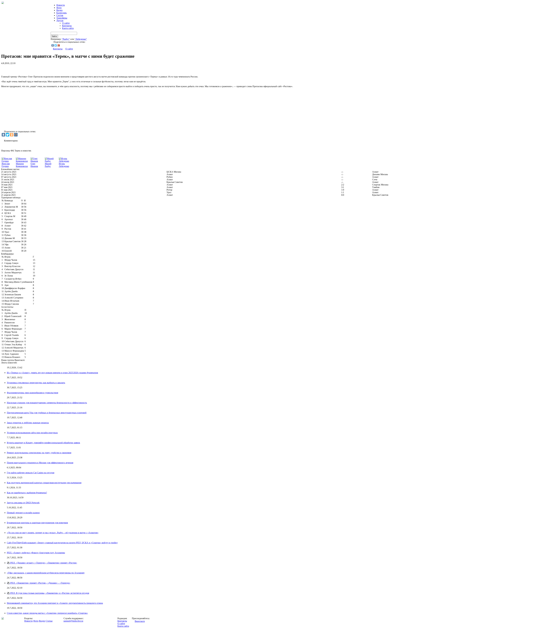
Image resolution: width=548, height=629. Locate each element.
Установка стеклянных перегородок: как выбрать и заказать (36, 382)
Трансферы (61, 18)
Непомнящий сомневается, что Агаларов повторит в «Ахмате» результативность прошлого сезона (55, 603)
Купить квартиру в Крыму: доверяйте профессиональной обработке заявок (43, 442)
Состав (59, 15)
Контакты (67, 25)
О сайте (66, 23)
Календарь (61, 13)
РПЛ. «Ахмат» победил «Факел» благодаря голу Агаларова (36, 552)
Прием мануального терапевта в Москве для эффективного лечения (40, 462)
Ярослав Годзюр (6, 164)
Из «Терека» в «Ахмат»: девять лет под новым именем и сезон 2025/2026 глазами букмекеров (52, 372)
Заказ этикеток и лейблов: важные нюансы (28, 422)
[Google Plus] (58, 45)
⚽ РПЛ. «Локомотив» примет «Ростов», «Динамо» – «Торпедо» (38, 583)
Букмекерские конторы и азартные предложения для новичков (37, 522)
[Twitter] (55, 45)
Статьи (49, 621)
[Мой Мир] (16, 134)
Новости (28, 621)
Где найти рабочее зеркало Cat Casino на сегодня (30, 472)
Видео (59, 10)
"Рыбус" (66, 39)
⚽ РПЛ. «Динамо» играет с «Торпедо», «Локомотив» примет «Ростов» (42, 563)
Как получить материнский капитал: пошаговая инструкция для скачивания (44, 482)
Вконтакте (140, 621)
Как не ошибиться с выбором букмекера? (27, 492)
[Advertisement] (34, 69)
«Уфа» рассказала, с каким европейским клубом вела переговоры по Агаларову (46, 573)
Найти (54, 36)
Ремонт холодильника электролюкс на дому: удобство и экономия (39, 452)
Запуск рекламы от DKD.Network (23, 502)
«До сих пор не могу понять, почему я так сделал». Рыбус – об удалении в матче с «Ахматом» (52, 532)
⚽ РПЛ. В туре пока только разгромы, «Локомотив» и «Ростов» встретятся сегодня (48, 593)
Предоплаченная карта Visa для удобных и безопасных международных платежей (46, 412)
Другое (59, 20)
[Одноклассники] (11, 134)
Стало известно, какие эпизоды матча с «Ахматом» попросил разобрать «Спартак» (47, 613)
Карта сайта (68, 28)
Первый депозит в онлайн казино (23, 512)
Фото (59, 7)
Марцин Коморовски (22, 164)
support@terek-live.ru (73, 621)
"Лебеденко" (81, 39)
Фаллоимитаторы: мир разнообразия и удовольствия (32, 392)
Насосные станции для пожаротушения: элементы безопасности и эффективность (47, 402)
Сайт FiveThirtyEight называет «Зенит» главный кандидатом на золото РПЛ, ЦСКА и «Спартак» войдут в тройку (62, 542)
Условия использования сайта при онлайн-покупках (32, 432)
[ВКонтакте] (52, 45)
